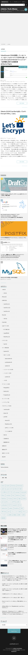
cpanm (7, 488)
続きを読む (22, 103)
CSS (4, 293)
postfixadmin (8, 362)
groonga (17, 492)
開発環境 (5, 442)
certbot (3, 81)
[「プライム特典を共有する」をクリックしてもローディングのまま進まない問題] (4, 563)
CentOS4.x (6, 304)
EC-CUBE (5, 329)
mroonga (10, 498)
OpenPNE (6, 333)
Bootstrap (13, 485)
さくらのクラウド (21, 81)
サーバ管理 (24, 66)
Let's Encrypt (7, 81)
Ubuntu (16, 81)
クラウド (4, 340)
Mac (3, 315)
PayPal (3, 322)
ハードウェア (5, 402)
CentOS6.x (6, 311)
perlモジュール (12, 219)
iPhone (3, 296)
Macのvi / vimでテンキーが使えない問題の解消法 (12, 601)
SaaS (5, 344)
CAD (9, 197)
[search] (24, 5)
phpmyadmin (8, 358)
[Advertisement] (14, 28)
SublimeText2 (4, 508)
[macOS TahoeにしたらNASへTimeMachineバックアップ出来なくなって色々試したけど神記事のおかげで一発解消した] (4, 531)
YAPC (22, 508)
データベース (5, 384)
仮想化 (3, 445)
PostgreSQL (6, 395)
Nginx (11, 81)
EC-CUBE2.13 (4, 492)
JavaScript (6, 409)
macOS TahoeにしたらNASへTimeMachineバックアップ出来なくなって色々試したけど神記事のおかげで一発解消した (17, 530)
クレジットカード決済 (16, 511)
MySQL (9, 279)
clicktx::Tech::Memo (9, 9)
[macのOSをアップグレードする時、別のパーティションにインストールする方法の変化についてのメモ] (4, 547)
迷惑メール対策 (21, 514)
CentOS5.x (6, 307)
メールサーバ (6, 373)
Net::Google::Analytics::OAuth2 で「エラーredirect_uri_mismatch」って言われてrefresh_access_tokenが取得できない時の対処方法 (12, 216)
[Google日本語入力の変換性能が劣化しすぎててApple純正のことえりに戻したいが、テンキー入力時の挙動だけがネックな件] (4, 539)
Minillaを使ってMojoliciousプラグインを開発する (12, 611)
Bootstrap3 (19, 485)
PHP (4, 435)
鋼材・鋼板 (4, 477)
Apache (24, 116)
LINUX (3, 300)
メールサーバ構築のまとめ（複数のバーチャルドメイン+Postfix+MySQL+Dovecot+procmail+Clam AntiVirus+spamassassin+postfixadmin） (12, 256)
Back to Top (14, 631)
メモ (4, 380)
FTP (10, 492)
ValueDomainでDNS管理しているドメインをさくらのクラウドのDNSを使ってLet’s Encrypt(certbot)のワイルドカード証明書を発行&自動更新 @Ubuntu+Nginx (14, 59)
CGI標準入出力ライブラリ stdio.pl (9, 594)
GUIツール (6, 355)
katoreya (4, 607)
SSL (14, 81)
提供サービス (5, 453)
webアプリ (4, 325)
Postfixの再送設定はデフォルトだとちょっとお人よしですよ (13, 237)
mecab (23, 495)
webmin (6, 365)
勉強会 (3, 449)
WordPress (6, 336)
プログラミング (5, 405)
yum (9, 511)
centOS (3, 488)
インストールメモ (7, 369)
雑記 (3, 456)
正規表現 (5, 438)
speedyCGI (15, 505)
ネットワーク (5, 398)
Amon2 (6, 420)
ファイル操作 (8, 431)
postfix (9, 239)
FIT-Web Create (16, 649)
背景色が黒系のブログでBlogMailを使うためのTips (13, 606)
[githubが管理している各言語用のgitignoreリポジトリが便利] (4, 555)
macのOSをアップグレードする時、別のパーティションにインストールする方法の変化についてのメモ (17, 546)
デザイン (24, 511)
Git (13, 492)
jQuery (5, 413)
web (3, 289)
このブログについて (14, 644)
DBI (15, 488)
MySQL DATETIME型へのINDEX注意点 (9, 277)
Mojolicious (7, 424)
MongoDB (6, 387)
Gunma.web (23, 492)
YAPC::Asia (4, 511)
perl (8, 219)
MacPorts (18, 495)
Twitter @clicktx (4, 467)
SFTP (10, 505)
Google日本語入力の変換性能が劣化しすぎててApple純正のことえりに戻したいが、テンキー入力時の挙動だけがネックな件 (17, 538)
